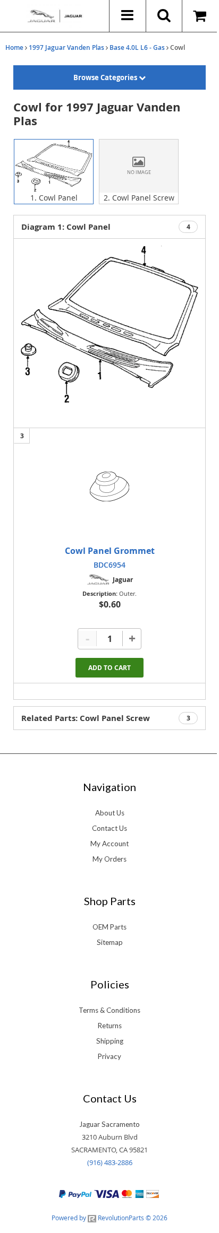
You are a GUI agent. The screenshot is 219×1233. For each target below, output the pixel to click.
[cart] (200, 16)
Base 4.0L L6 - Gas (137, 47)
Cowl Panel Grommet (110, 551)
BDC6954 (109, 565)
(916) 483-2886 (109, 1162)
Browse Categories (106, 77)
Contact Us (109, 828)
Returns (110, 1025)
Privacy (109, 1056)
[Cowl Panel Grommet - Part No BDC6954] (109, 486)
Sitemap (110, 942)
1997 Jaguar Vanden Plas (66, 47)
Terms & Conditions (109, 1010)
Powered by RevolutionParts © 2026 (109, 1217)
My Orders (109, 859)
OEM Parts (109, 927)
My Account (109, 843)
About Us (109, 813)
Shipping (109, 1041)
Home (14, 47)
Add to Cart (109, 667)
